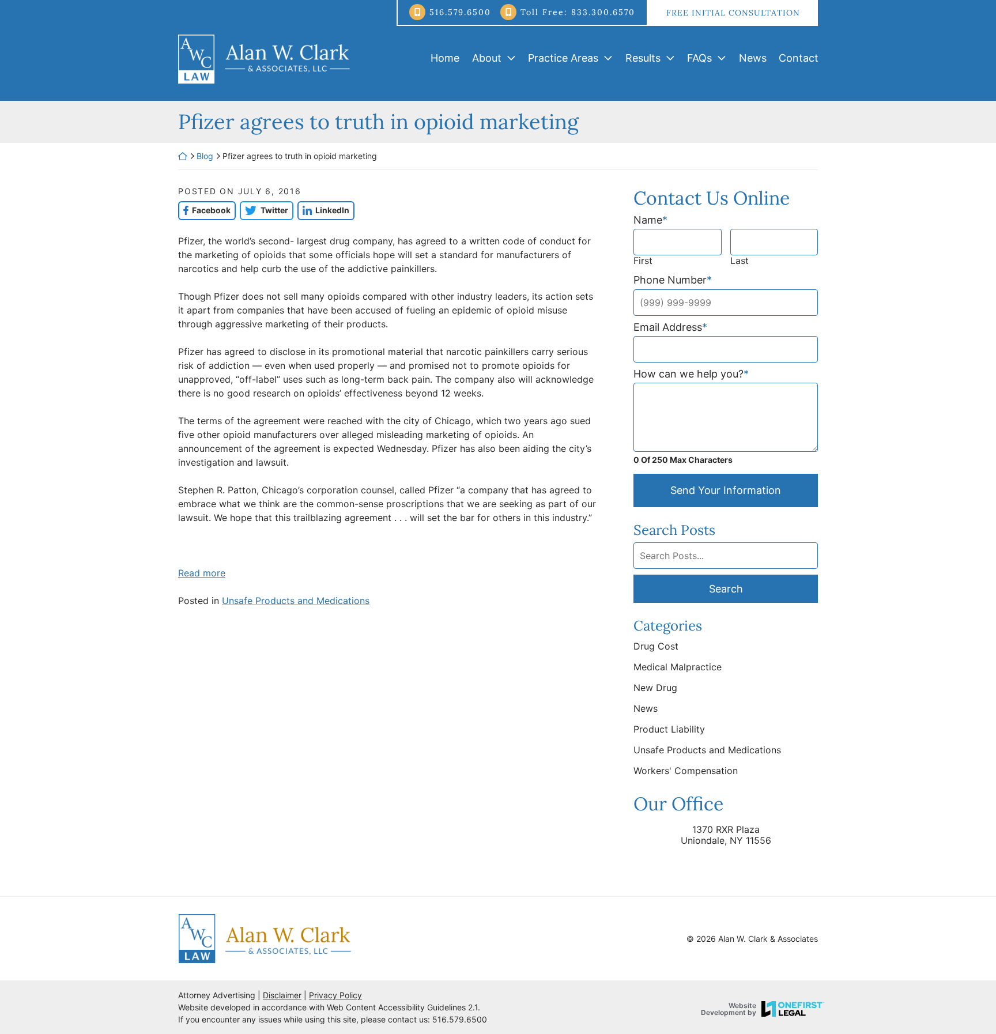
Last (739, 260)
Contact (798, 58)
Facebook (204, 210)
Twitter (264, 210)
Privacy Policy (335, 995)
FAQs (699, 58)
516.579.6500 (460, 12)
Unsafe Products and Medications (295, 600)
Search (726, 589)
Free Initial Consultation (733, 12)
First (642, 260)
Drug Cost (655, 646)
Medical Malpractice (677, 667)
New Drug (655, 687)
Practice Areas (563, 58)
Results (643, 58)
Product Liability (669, 729)
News (753, 58)
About (486, 58)
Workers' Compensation (685, 770)
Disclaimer (282, 995)
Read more (201, 573)
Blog (205, 156)
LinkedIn (323, 210)
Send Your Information (725, 490)
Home (445, 58)
